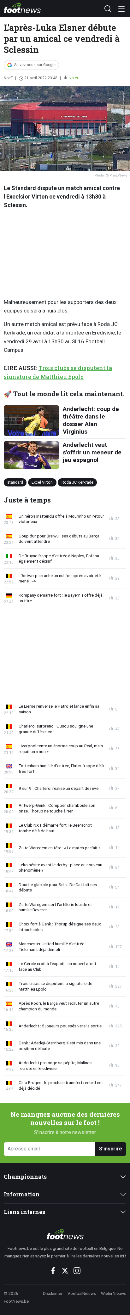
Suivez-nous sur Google (35, 65)
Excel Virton (42, 482)
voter (73, 78)
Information (22, 1194)
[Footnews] (65, 1234)
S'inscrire (110, 1149)
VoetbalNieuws (82, 1293)
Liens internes (24, 1212)
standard (15, 482)
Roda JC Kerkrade (77, 482)
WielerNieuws (113, 1293)
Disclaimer (52, 1293)
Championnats (25, 1176)
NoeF (8, 78)
